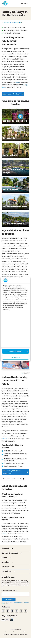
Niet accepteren (15, 357)
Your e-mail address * (9, 591)
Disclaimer (16, 634)
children (4, 439)
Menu (26, 3)
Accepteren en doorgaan (15, 351)
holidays (4, 534)
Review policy (24, 634)
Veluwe (17, 82)
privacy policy (18, 602)
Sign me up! (9, 599)
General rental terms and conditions (16, 632)
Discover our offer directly (12, 94)
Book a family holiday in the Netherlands (12, 472)
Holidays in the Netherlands (13, 22)
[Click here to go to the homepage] (5, 3)
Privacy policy (8, 634)
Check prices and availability (12, 479)
